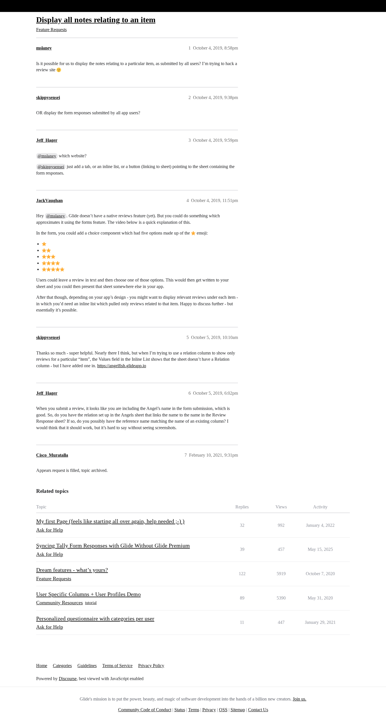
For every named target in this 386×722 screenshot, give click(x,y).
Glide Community (19, 5)
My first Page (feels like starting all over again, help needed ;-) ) (110, 521)
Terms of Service (117, 665)
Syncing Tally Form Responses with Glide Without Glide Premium (113, 545)
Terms (193, 709)
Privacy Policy (151, 665)
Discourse (68, 678)
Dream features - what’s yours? (72, 570)
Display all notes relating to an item (95, 19)
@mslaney (47, 156)
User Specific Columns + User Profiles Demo (88, 594)
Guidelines (87, 665)
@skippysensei (51, 166)
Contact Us (258, 709)
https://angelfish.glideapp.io (121, 365)
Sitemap (238, 709)
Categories (62, 665)
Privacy (209, 709)
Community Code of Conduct (144, 709)
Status (179, 709)
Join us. (299, 699)
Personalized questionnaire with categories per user (95, 618)
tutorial (91, 603)
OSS (223, 709)
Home (41, 665)
